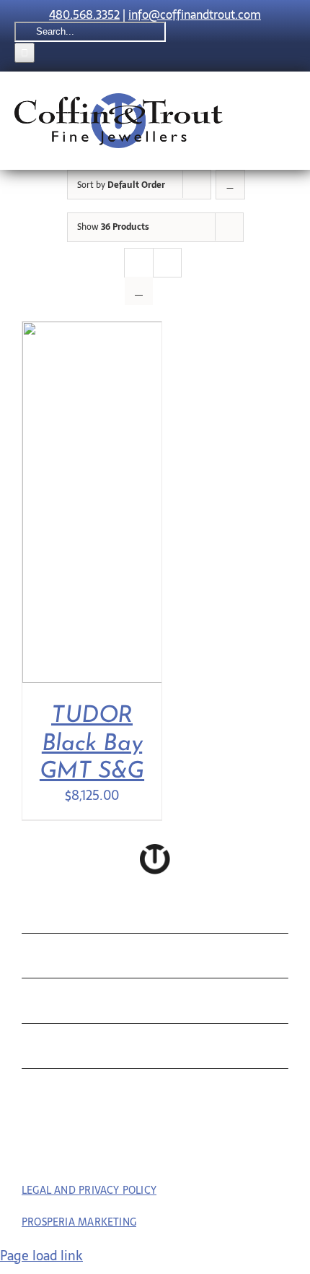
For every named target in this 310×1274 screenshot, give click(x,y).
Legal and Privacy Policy (89, 1190)
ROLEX (54, 959)
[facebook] (129, 1150)
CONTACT (67, 1094)
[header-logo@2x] (118, 99)
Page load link (41, 1255)
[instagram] (182, 1150)
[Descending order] (230, 184)
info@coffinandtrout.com (194, 14)
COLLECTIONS (90, 914)
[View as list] (139, 291)
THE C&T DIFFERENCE (125, 1049)
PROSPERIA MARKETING (79, 1222)
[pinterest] (155, 1150)
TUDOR (55, 1004)
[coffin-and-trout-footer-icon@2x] (155, 850)
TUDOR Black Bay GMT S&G (92, 744)
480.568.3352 (84, 14)
